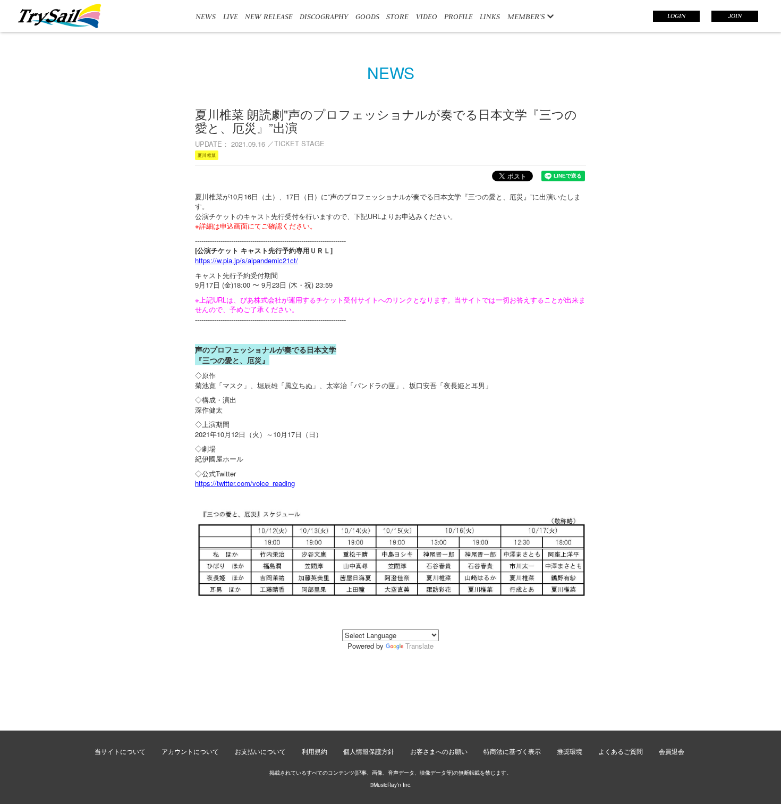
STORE (397, 16)
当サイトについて (120, 751)
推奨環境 (569, 751)
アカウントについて (190, 751)
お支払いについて (260, 751)
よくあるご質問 (620, 751)
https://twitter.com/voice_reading (245, 483)
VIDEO (426, 16)
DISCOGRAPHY (324, 16)
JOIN (735, 16)
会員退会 (671, 751)
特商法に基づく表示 (512, 751)
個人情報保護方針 (368, 751)
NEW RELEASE (269, 16)
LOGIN (676, 16)
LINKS (490, 16)
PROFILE (458, 16)
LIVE (230, 16)
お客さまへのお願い (439, 751)
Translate (419, 646)
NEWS (206, 16)
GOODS (367, 16)
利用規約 (314, 751)
